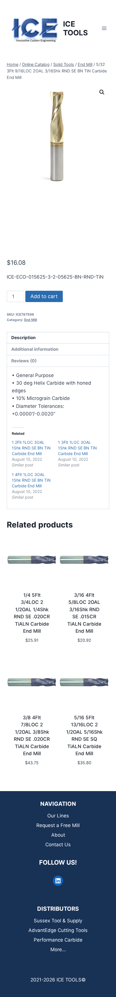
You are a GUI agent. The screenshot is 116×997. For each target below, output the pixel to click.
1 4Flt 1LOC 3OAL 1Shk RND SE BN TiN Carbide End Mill (31, 480)
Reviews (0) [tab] (24, 360)
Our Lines (58, 816)
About (58, 835)
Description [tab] (23, 337)
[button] (102, 92)
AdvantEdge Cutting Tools (58, 930)
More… (58, 949)
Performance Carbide (58, 940)
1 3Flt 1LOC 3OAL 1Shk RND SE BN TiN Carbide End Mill (77, 448)
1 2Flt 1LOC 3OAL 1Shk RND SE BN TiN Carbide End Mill (31, 448)
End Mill (30, 320)
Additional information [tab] (35, 349)
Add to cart (44, 296)
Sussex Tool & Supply (58, 920)
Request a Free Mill (58, 825)
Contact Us (58, 844)
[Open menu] (104, 28)
